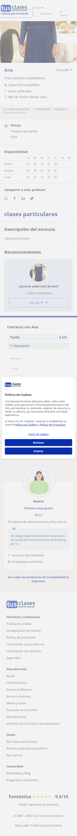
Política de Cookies (26, 424)
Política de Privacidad (52, 424)
